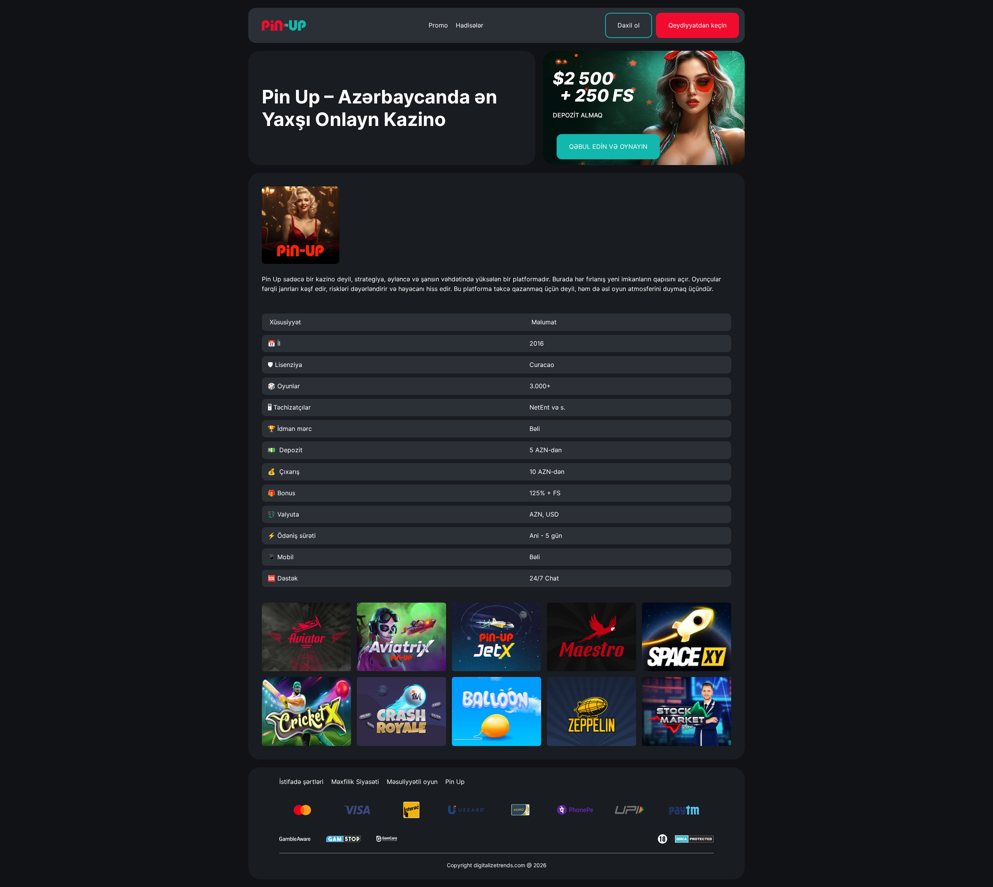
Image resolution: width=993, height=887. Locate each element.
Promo (438, 25)
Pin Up (455, 781)
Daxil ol (629, 25)
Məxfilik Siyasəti (355, 781)
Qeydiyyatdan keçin (697, 25)
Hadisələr (469, 25)
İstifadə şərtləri (301, 781)
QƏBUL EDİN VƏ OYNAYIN (608, 146)
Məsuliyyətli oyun (412, 781)
